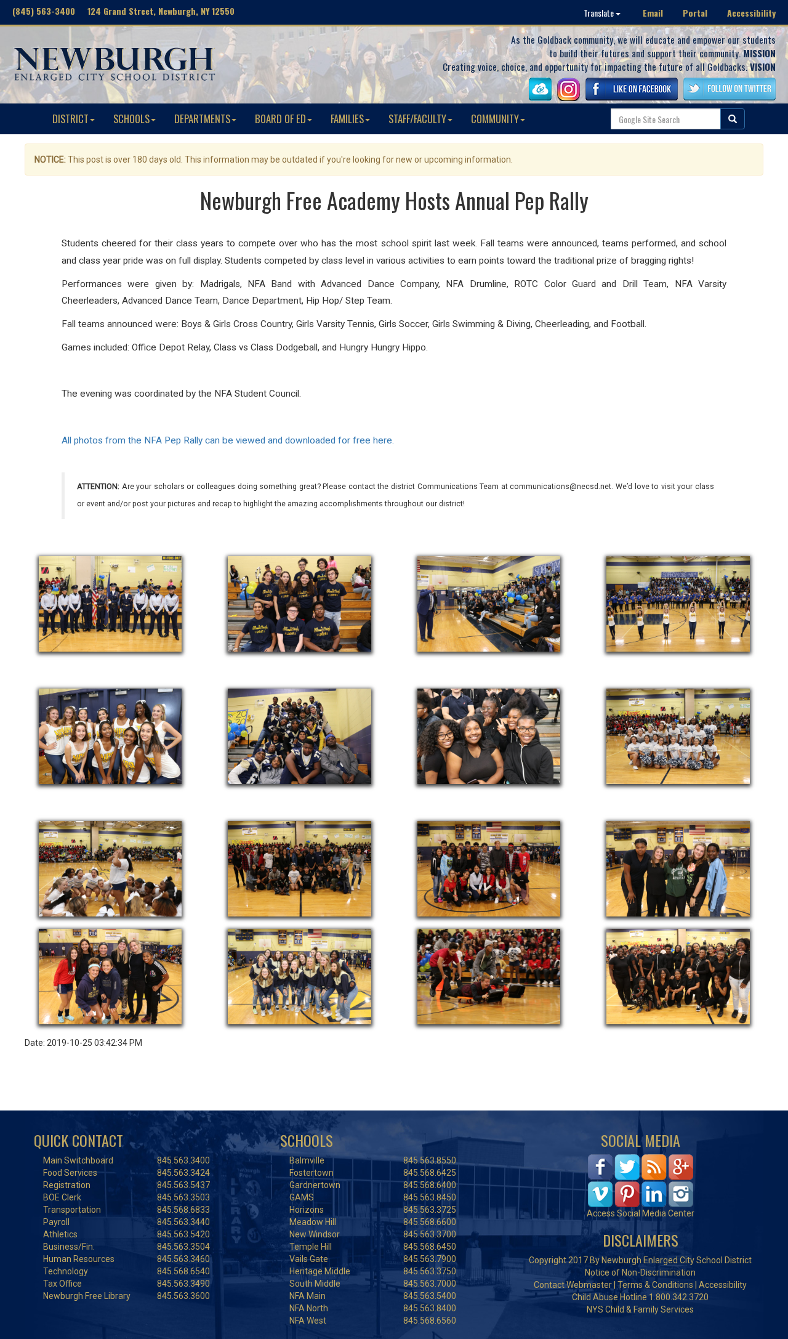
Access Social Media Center (640, 1213)
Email (653, 12)
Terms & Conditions (655, 1285)
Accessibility (751, 12)
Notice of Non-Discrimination (640, 1272)
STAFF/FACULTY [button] (417, 118)
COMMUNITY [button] (495, 118)
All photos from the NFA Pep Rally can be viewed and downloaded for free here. (229, 440)
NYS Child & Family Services (640, 1309)
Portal (695, 12)
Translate (600, 12)
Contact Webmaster (573, 1285)
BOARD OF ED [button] (280, 118)
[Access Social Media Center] (640, 1180)
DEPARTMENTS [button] (202, 118)
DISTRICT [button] (70, 118)
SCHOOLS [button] (131, 118)
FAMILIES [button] (347, 118)
